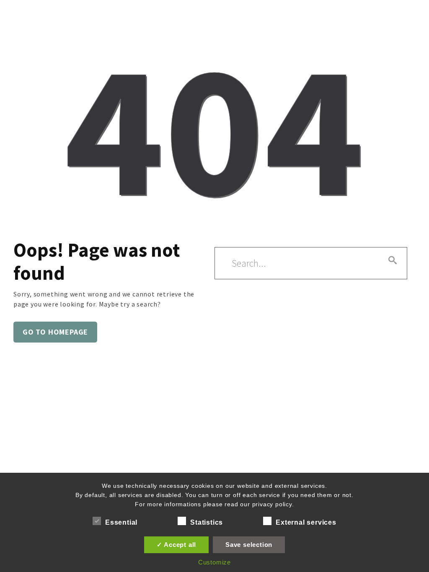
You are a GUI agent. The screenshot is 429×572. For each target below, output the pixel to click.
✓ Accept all (176, 544)
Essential (121, 522)
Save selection (248, 544)
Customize (214, 562)
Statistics (206, 522)
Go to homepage (55, 332)
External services (306, 522)
